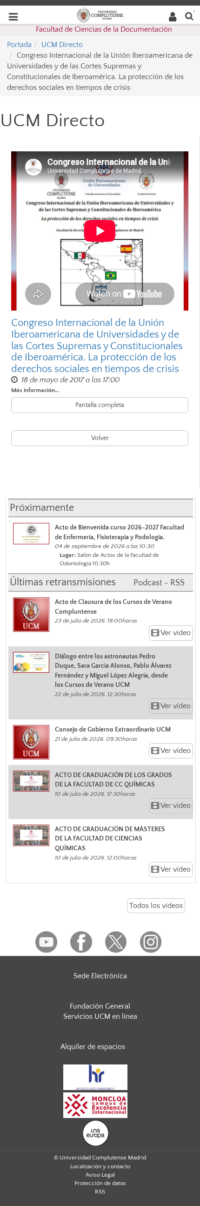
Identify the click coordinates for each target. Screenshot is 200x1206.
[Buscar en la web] (189, 15)
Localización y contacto (100, 1166)
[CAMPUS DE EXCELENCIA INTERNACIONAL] (95, 1104)
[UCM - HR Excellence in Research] (95, 1076)
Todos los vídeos (156, 905)
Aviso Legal (100, 1175)
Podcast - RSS (159, 583)
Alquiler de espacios (92, 1047)
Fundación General (100, 1006)
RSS (100, 1191)
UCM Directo (62, 45)
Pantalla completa (99, 405)
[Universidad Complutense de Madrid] (100, 14)
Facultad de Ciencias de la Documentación (104, 29)
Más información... (35, 390)
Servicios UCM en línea (100, 1016)
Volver (100, 438)
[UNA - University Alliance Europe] (95, 1132)
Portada (19, 45)
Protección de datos (100, 1183)
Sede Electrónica (100, 976)
